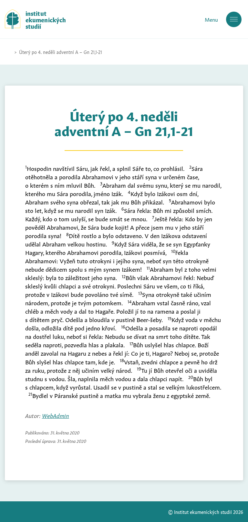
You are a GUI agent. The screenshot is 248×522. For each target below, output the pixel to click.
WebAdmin (55, 415)
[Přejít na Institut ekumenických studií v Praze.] (8, 51)
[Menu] (234, 19)
